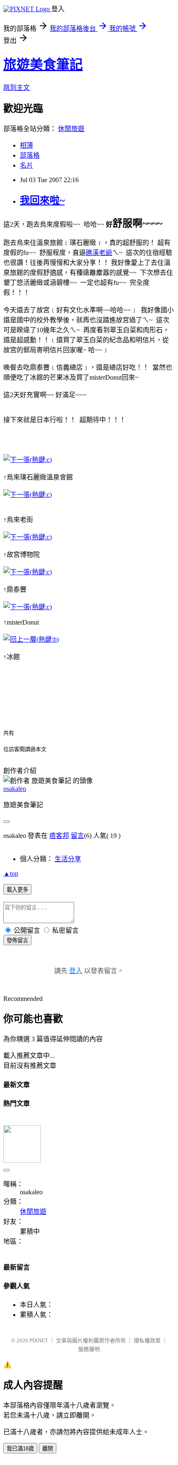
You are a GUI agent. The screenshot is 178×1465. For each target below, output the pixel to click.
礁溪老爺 (99, 252)
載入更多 (17, 890)
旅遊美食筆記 (43, 64)
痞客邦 (59, 835)
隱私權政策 (147, 1340)
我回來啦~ (42, 200)
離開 (47, 1448)
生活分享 (68, 858)
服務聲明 (89, 1349)
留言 (77, 835)
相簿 (26, 145)
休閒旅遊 (71, 128)
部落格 (30, 155)
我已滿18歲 (20, 1448)
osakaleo (14, 788)
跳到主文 (16, 87)
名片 (26, 165)
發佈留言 (17, 940)
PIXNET (38, 1340)
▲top (10, 873)
